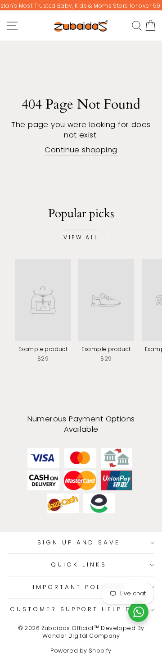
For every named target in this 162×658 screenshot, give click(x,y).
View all (81, 237)
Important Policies (79, 587)
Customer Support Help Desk (79, 609)
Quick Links (79, 564)
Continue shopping (81, 150)
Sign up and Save (78, 542)
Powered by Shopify (80, 650)
